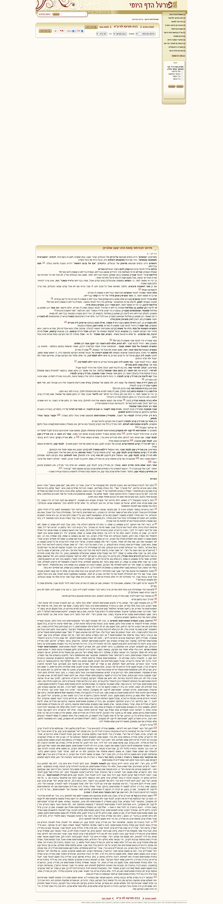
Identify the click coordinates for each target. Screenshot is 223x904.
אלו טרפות (176, 71)
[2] (140, 289)
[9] (124, 400)
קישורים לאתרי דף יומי (173, 43)
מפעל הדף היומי (176, 14)
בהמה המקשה (174, 74)
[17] (60, 468)
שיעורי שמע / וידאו (175, 40)
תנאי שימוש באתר (98, 902)
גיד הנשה (176, 76)
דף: (110, 34)
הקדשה (116, 902)
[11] (137, 427)
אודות (153, 902)
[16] (149, 461)
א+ (62, 30)
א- (55, 31)
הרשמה (175, 55)
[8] (143, 379)
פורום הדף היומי (176, 51)
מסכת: (131, 34)
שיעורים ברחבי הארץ (174, 25)
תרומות (109, 902)
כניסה (182, 55)
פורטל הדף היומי (152, 19)
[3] (52, 298)
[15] (137, 458)
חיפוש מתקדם (45, 14)
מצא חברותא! (177, 29)
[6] (90, 349)
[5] (111, 340)
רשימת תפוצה (125, 902)
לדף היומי (89, 27)
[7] (75, 361)
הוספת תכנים (137, 902)
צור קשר (147, 902)
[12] (123, 433)
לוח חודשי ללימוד (175, 18)
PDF (79, 31)
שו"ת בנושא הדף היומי (173, 32)
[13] (77, 437)
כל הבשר (176, 79)
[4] (65, 322)
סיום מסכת (178, 36)
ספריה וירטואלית (176, 47)
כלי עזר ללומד (177, 22)
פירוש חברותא (137, 19)
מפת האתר (85, 902)
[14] (131, 440)
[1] (43, 263)
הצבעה (180, 86)
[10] (58, 415)
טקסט (69, 31)
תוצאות (172, 86)
